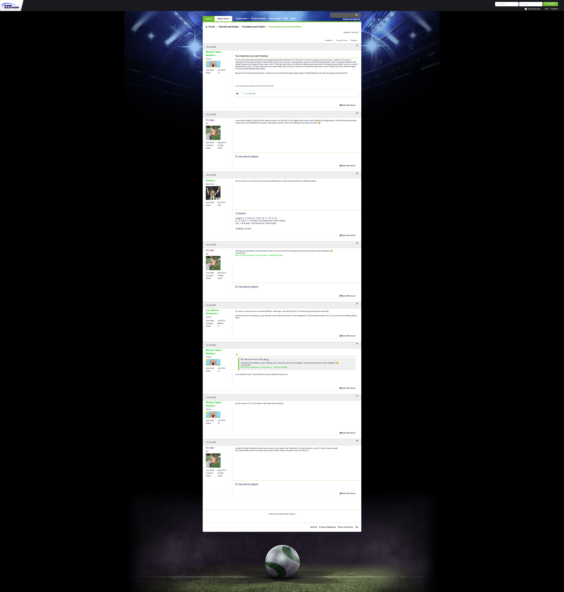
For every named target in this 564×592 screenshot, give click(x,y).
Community (241, 18)
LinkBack (328, 40)
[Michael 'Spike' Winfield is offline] (213, 64)
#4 (357, 243)
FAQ (286, 18)
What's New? (223, 18)
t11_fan (245, 94)
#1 (357, 45)
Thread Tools (341, 40)
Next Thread (289, 514)
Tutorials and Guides (228, 27)
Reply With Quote (348, 105)
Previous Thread (276, 514)
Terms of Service (345, 527)
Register (554, 9)
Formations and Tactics (254, 27)
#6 (357, 344)
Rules (293, 18)
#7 (357, 396)
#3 (357, 174)
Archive (313, 527)
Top (356, 527)
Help (546, 9)
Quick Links (274, 18)
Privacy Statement (327, 527)
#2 (357, 113)
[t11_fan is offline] (213, 133)
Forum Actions (258, 18)
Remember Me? (534, 9)
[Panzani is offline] (213, 193)
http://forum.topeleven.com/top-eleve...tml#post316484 (259, 255)
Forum (209, 18)
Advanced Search (351, 19)
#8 (357, 441)
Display (353, 40)
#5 (357, 304)
